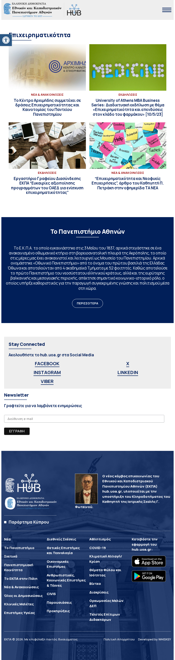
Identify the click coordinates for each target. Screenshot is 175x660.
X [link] (127, 363)
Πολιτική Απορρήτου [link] (119, 639)
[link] (6, 40)
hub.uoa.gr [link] (141, 549)
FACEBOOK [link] (47, 363)
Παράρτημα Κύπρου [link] (29, 522)
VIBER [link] (47, 381)
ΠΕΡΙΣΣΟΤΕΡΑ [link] (87, 303)
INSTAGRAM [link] (47, 372)
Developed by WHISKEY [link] (154, 639)
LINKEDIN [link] (127, 372)
